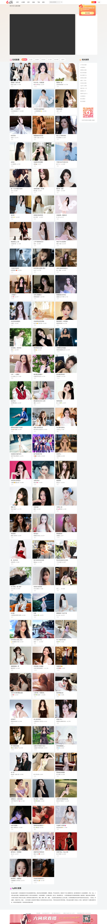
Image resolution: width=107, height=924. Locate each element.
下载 (38, 2)
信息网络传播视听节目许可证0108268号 (44, 915)
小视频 (23, 2)
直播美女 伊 (83, 91)
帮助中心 (28, 920)
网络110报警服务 (40, 917)
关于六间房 (28, 913)
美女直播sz (82, 98)
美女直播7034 (83, 75)
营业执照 (38, 913)
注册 (99, 2)
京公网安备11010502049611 (69, 915)
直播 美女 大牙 (83, 88)
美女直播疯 (82, 101)
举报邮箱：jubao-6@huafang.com (70, 917)
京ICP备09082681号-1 (56, 913)
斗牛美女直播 (83, 64)
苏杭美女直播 (83, 83)
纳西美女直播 (83, 78)
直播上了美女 (83, 80)
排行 (28, 2)
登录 (94, 2)
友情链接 (28, 915)
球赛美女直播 (83, 70)
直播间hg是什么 (84, 93)
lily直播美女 (83, 96)
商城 (33, 2)
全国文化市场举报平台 (56, 917)
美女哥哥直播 (83, 72)
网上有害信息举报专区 (81, 915)
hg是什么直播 (83, 85)
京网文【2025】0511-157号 (68, 913)
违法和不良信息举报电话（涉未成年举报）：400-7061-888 (48, 919)
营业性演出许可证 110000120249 (84, 913)
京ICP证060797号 (45, 913)
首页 (17, 2)
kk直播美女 (82, 67)
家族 (43, 2)
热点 (13, 6)
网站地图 (28, 917)
